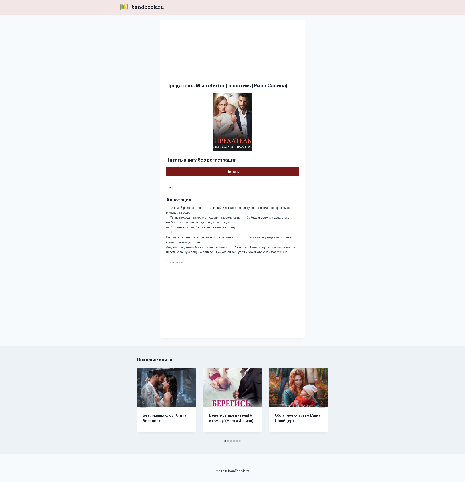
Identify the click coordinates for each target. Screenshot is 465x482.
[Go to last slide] (143, 403)
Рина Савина (175, 262)
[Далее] (321, 403)
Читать (232, 172)
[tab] (225, 441)
